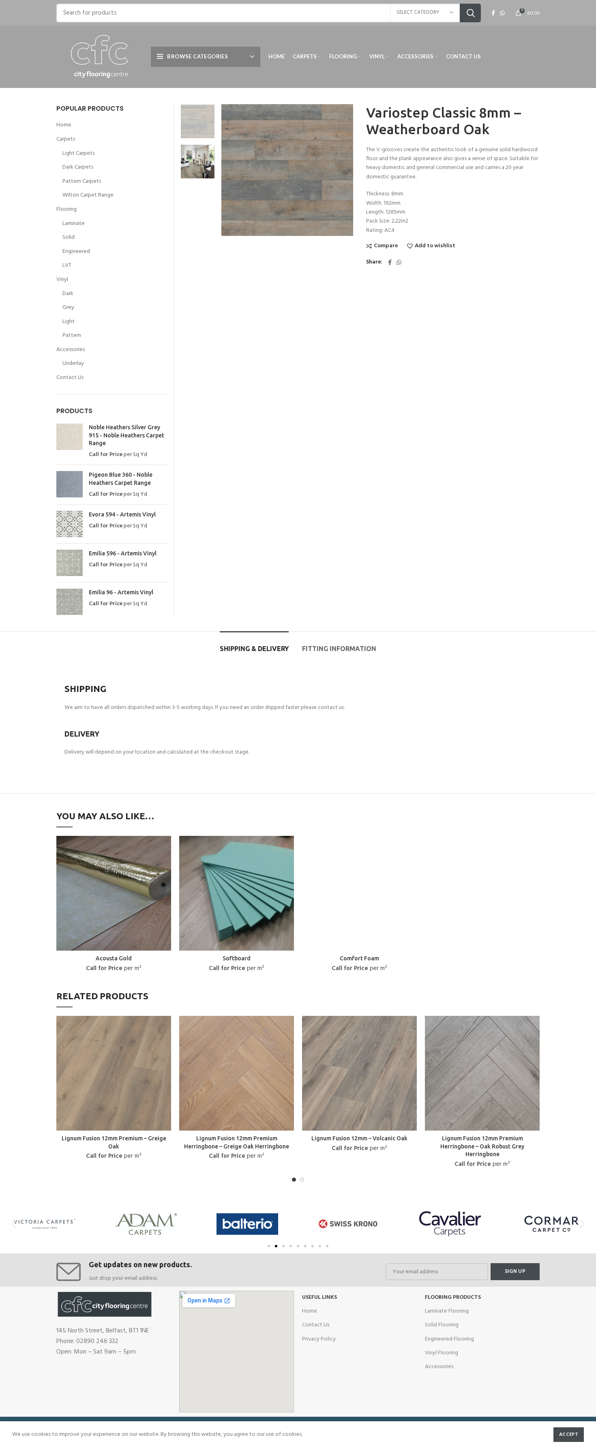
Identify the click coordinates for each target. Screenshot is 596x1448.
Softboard (237, 958)
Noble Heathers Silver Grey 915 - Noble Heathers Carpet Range (126, 435)
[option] (197, 121)
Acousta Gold (114, 958)
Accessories (70, 350)
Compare (386, 246)
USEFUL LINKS (319, 1297)
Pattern (71, 336)
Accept (568, 1435)
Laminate (73, 224)
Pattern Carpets (81, 182)
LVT (66, 265)
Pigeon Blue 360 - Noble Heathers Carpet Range (120, 478)
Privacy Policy (319, 1339)
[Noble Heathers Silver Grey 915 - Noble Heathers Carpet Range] (69, 441)
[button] (269, 1246)
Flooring (66, 210)
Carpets (65, 139)
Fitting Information (339, 648)
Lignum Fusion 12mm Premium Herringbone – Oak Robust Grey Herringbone (482, 1146)
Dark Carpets (77, 167)
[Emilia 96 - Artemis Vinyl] (69, 602)
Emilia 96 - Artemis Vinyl (121, 592)
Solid (68, 237)
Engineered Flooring (449, 1339)
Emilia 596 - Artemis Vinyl (123, 553)
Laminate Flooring (447, 1311)
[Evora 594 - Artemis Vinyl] (69, 524)
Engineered (76, 252)
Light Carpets (78, 154)
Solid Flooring (442, 1325)
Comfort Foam (359, 958)
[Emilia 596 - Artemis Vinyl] (69, 563)
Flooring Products (453, 1297)
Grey (68, 308)
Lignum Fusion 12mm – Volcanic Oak (359, 1138)
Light (68, 322)
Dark (67, 294)
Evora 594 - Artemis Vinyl (122, 514)
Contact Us (70, 378)
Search (470, 13)
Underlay (73, 364)
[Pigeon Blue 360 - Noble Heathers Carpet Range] (69, 484)
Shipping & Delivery (254, 648)
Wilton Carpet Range (88, 195)
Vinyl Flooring (441, 1353)
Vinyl (62, 280)
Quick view (165, 849)
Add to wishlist (435, 246)
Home (63, 125)
